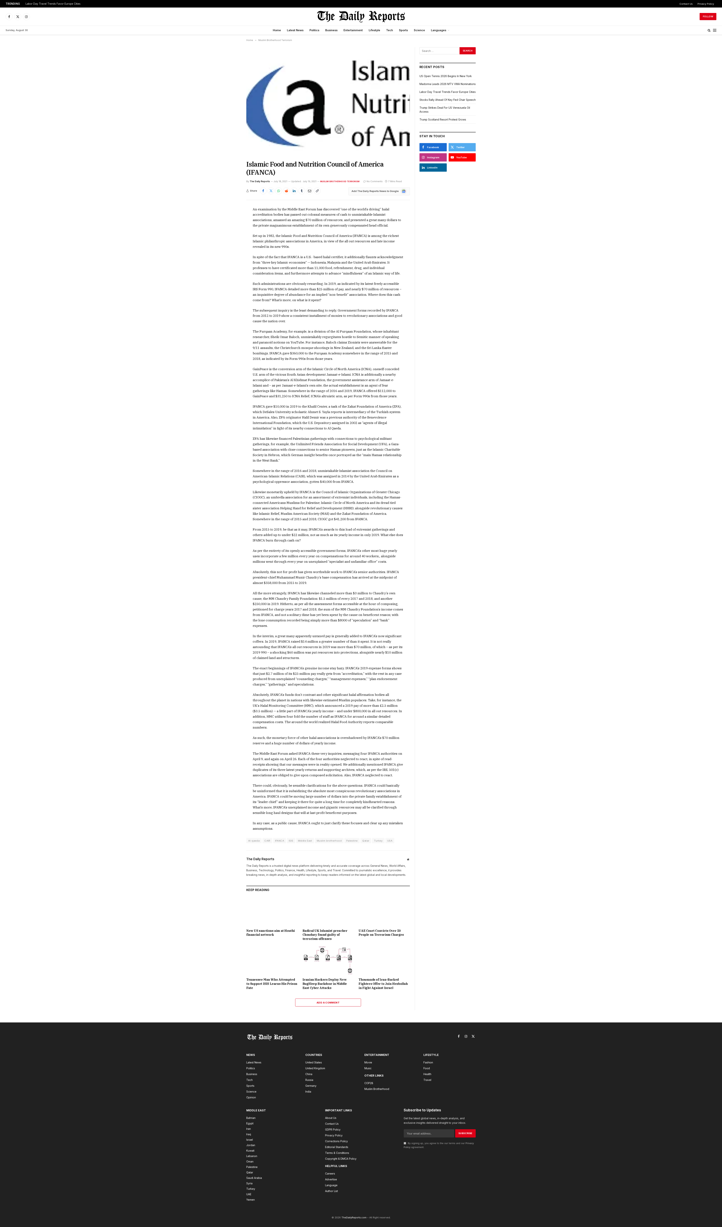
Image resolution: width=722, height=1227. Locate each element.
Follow (708, 16)
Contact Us (686, 3)
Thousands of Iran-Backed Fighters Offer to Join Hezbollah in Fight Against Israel (383, 984)
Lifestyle (374, 30)
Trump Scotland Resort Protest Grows (442, 119)
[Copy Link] (317, 190)
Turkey (378, 840)
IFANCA (279, 840)
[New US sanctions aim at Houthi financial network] (272, 911)
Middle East (305, 840)
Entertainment (353, 30)
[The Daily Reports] (361, 17)
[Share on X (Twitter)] (271, 190)
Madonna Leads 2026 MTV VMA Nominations (447, 84)
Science (419, 30)
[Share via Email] (309, 190)
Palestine (352, 840)
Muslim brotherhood (329, 840)
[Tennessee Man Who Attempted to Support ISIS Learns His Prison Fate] (272, 960)
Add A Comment (328, 1002)
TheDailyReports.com (353, 1217)
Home (277, 30)
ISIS (291, 840)
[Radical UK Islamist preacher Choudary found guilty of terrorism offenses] (328, 911)
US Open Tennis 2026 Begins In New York (445, 76)
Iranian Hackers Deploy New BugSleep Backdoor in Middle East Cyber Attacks (325, 984)
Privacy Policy (706, 3)
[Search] (709, 30)
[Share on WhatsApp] (278, 190)
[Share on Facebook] (263, 190)
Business (331, 30)
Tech (389, 30)
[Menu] (714, 30)
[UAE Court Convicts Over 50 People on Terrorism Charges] (384, 911)
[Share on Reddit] (286, 190)
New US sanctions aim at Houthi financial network (270, 933)
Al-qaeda (254, 840)
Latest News (295, 30)
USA (389, 840)
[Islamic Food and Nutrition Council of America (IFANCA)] (328, 100)
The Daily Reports (260, 181)
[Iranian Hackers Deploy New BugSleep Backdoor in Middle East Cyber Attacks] (328, 960)
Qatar (365, 840)
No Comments (375, 181)
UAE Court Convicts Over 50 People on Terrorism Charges (381, 933)
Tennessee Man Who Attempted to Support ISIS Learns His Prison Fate (271, 984)
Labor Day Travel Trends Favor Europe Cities (53, 3)
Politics (314, 30)
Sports (403, 30)
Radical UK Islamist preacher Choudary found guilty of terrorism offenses (325, 935)
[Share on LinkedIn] (294, 190)
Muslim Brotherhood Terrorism (339, 181)
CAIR (267, 840)
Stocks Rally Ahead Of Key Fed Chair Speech (447, 99)
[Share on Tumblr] (301, 190)
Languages (438, 30)
